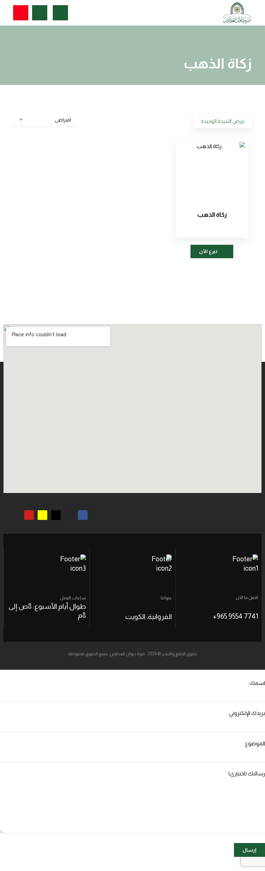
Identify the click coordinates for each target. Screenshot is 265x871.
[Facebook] (83, 515)
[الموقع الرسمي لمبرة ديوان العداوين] (237, 13)
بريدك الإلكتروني (247, 713)
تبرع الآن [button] (208, 251)
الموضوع (255, 743)
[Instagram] (69, 515)
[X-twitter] (56, 515)
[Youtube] (29, 515)
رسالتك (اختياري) (246, 773)
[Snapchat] (42, 515)
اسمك (257, 683)
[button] (20, 12)
